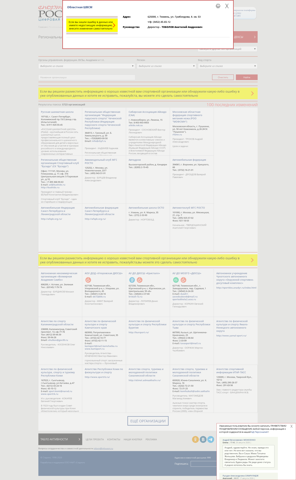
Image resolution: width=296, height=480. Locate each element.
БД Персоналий (259, 431)
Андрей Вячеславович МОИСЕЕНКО (239, 440)
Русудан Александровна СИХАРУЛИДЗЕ (240, 475)
